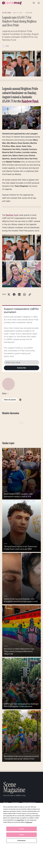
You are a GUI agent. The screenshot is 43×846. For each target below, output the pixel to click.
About (5, 803)
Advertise (15, 803)
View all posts (10, 400)
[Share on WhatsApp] (24, 294)
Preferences (21, 840)
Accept (21, 829)
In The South (6, 12)
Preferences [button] (28, 822)
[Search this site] (34, 3)
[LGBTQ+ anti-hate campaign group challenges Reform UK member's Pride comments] (21, 683)
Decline (21, 834)
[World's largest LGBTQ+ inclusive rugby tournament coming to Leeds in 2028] (21, 473)
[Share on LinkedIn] (19, 294)
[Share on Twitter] (9, 294)
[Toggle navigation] (39, 3)
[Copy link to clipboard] (30, 294)
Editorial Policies (29, 803)
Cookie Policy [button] (20, 820)
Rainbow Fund (30, 101)
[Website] (20, 399)
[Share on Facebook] (14, 294)
